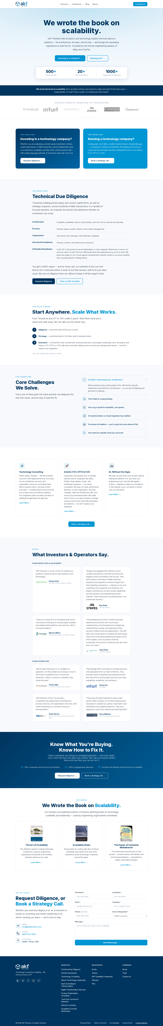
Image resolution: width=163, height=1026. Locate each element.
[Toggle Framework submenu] (83, 4)
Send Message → (111, 942)
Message (79, 922)
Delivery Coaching (68, 1005)
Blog (87, 4)
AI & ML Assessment (69, 973)
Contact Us (140, 4)
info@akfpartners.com (32, 927)
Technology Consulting (70, 977)
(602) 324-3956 (29, 934)
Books (94, 969)
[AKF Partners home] (21, 4)
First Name (79, 892)
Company (116, 902)
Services (64, 4)
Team (124, 973)
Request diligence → (33, 161)
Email (77, 902)
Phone (81, 912)
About (94, 4)
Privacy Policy (85, 1023)
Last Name (117, 892)
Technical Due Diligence (70, 969)
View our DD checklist (70, 281)
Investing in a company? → (70, 58)
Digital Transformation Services (73, 990)
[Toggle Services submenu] (69, 4)
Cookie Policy (127, 1023)
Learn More (24, 503)
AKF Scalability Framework (102, 977)
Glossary (95, 980)
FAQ (93, 984)
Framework (76, 4)
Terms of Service (100, 1023)
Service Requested (120, 912)
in (23, 981)
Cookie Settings (141, 1023)
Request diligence (43, 281)
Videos (94, 973)
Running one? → (97, 58)
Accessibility (114, 1023)
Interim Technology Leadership (73, 980)
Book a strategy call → (101, 161)
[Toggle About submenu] (99, 4)
